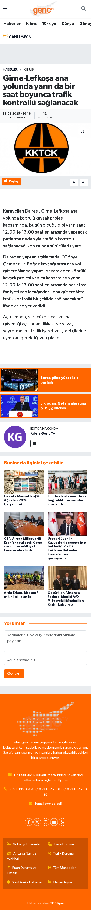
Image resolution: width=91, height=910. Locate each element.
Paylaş (14, 181)
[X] (37, 822)
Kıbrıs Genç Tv (42, 433)
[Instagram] (45, 822)
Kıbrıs (31, 24)
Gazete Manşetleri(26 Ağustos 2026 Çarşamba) (22, 500)
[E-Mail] (34, 443)
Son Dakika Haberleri (27, 882)
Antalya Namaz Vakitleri (21, 856)
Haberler (12, 24)
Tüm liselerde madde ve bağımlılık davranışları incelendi (67, 500)
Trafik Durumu (63, 853)
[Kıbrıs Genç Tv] (15, 437)
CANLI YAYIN (19, 37)
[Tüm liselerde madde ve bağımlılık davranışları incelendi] (67, 482)
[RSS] (62, 822)
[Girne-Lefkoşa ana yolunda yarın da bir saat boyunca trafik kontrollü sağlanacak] (45, 149)
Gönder (14, 674)
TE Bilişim (57, 903)
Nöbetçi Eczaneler (27, 844)
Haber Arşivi (62, 882)
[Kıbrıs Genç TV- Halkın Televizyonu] (43, 9)
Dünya (68, 24)
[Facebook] (29, 822)
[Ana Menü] (5, 9)
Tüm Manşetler (64, 867)
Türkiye (49, 24)
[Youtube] (54, 822)
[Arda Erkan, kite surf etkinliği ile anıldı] (24, 578)
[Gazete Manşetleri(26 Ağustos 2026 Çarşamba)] (24, 482)
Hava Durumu (64, 844)
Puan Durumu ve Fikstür (22, 870)
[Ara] (83, 9)
